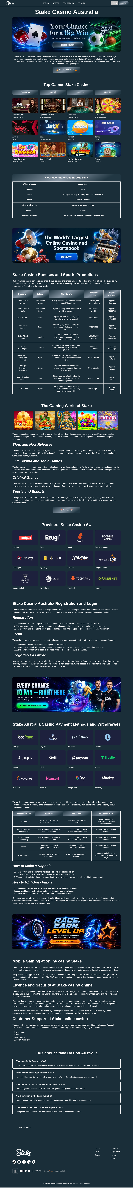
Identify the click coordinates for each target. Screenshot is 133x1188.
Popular (24, 92)
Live (51, 92)
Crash (78, 92)
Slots (106, 92)
